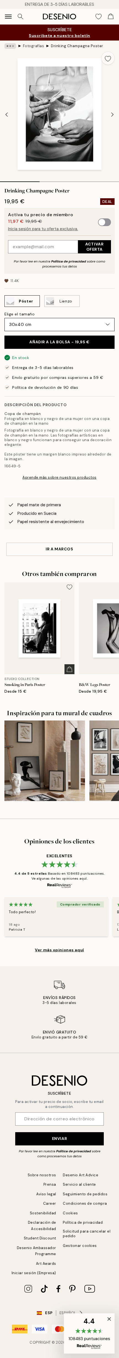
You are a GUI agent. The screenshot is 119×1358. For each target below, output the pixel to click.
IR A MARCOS (59, 549)
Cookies (70, 1213)
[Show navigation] (8, 16)
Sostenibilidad (43, 1213)
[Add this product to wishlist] (108, 58)
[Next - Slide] (112, 114)
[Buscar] (20, 16)
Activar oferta (94, 247)
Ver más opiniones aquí (59, 949)
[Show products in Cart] (111, 16)
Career (49, 1203)
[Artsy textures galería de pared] (44, 760)
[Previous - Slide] (6, 114)
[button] (89, 1333)
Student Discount (40, 1238)
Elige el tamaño (19, 314)
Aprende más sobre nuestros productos (59, 477)
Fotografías (33, 46)
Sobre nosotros (42, 1175)
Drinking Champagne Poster (77, 46)
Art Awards (46, 1263)
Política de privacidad (68, 261)
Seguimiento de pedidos (85, 1194)
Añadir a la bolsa (59, 341)
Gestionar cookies (80, 1245)
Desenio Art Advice (80, 1175)
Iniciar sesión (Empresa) (34, 1273)
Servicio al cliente (79, 1184)
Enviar (59, 1138)
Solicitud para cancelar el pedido (87, 1233)
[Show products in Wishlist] (98, 16)
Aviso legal (46, 1194)
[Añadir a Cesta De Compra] (69, 669)
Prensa (49, 1184)
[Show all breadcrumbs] (10, 46)
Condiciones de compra (85, 1203)
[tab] (20, 180)
